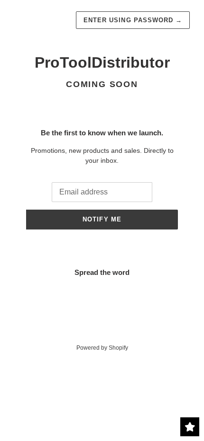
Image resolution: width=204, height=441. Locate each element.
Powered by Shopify (102, 347)
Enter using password (132, 20)
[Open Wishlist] (189, 426)
